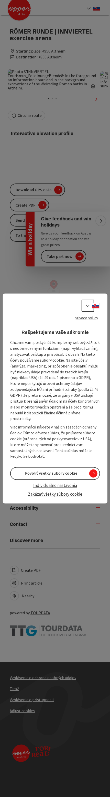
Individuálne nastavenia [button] (55, 485)
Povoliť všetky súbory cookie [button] (51, 473)
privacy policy (86, 317)
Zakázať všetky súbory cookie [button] (55, 494)
